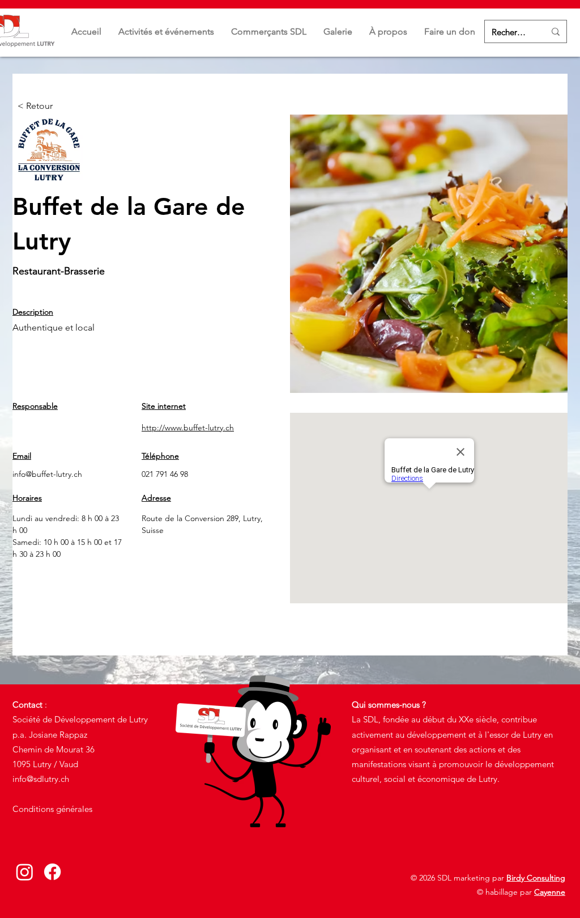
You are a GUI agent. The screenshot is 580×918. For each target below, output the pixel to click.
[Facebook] (52, 872)
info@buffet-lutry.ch (47, 474)
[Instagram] (25, 872)
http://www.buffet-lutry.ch (188, 427)
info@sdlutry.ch (40, 778)
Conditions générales (52, 808)
